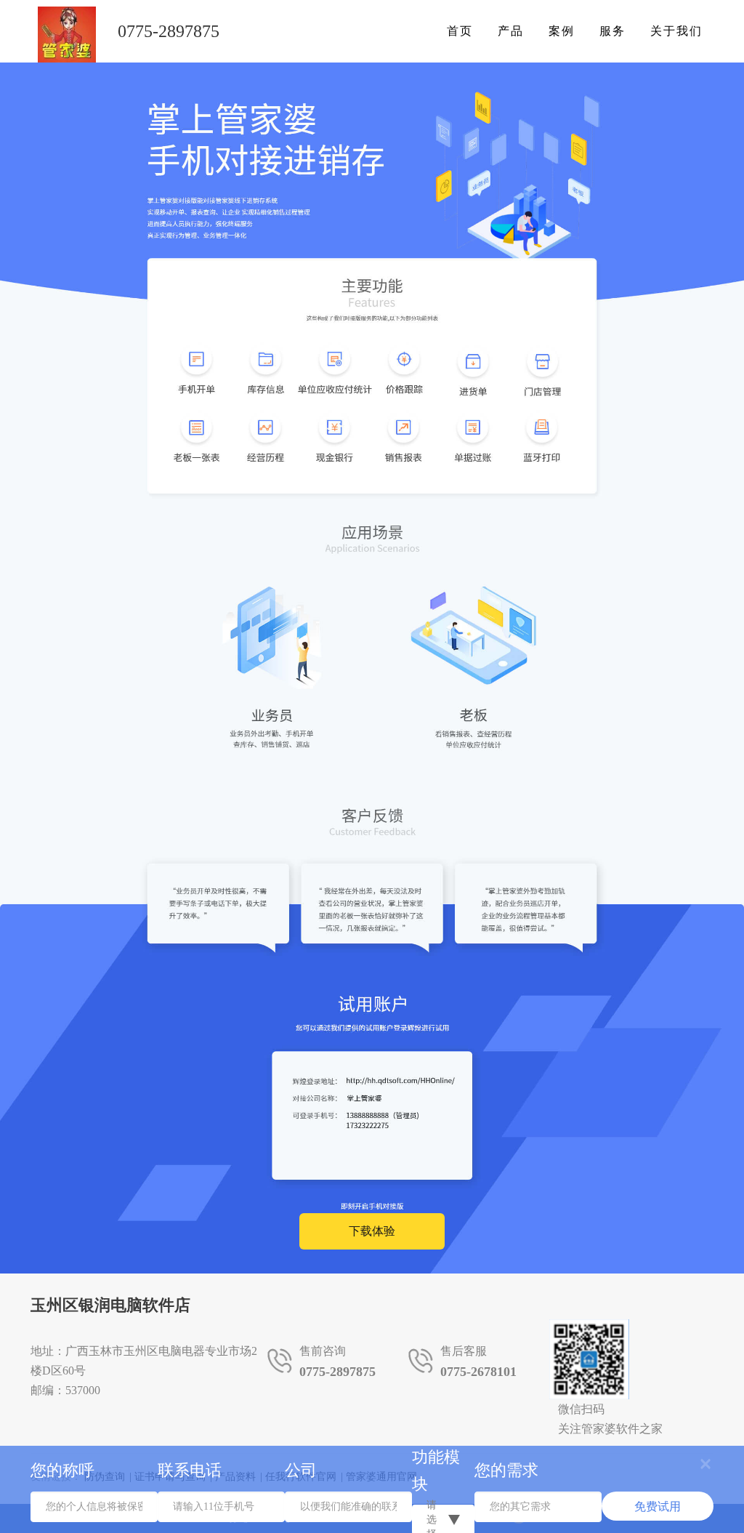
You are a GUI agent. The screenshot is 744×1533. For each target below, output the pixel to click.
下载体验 (372, 1231)
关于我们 (676, 31)
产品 (511, 31)
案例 (562, 31)
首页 (460, 31)
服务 (612, 31)
